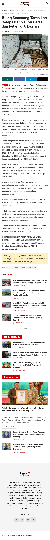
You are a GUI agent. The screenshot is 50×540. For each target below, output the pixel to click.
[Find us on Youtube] (28, 520)
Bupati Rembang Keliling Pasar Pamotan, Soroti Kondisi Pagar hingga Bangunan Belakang (29, 434)
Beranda (4, 10)
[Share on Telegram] (31, 79)
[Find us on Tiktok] (33, 519)
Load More (25, 328)
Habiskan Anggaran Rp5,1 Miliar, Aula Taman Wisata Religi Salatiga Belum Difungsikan (28, 446)
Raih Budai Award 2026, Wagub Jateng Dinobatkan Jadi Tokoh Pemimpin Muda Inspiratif (28, 365)
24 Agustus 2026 (16, 414)
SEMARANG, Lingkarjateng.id (15, 85)
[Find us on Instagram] (22, 520)
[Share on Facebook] (19, 79)
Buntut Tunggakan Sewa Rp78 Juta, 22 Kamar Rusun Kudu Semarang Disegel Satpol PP (28, 317)
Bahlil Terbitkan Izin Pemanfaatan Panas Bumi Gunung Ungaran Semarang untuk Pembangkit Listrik (29, 292)
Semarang (6, 88)
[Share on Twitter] (42, 79)
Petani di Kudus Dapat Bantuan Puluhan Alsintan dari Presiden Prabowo (29, 343)
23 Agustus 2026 (19, 286)
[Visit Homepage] (25, 3)
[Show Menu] (3, 3)
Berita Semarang (13, 267)
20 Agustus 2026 (19, 298)
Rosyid (6, 31)
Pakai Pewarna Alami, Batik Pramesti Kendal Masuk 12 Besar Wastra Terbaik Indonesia (30, 353)
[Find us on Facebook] (16, 520)
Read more (9, 427)
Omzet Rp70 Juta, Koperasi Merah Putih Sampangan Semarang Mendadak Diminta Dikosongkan (29, 305)
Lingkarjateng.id (12, 535)
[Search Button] (47, 3)
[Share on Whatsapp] (7, 79)
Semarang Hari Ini (14, 10)
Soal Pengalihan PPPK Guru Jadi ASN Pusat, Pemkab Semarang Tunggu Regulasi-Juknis (30, 281)
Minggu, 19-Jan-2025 (20, 31)
